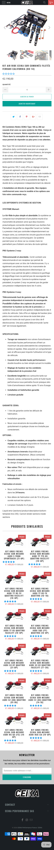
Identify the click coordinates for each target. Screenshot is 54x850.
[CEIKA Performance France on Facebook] (22, 820)
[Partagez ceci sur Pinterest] (26, 117)
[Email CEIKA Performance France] (31, 820)
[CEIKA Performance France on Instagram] (27, 820)
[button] (9, 74)
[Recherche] (45, 2)
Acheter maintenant (27, 103)
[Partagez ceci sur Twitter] (13, 117)
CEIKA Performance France (27, 828)
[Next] (49, 28)
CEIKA (40, 828)
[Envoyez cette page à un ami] (39, 117)
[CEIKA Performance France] (27, 2)
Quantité (6, 84)
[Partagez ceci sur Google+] (33, 117)
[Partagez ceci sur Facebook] (20, 117)
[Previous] (5, 28)
